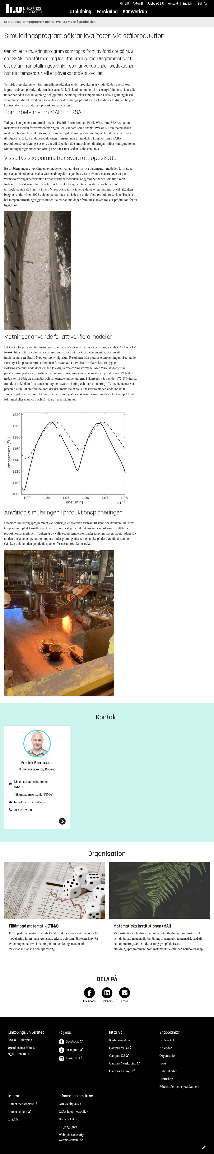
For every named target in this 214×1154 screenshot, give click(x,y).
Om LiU (124, 3)
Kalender (165, 1047)
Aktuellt (138, 3)
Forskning (107, 11)
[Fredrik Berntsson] (37, 821)
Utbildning (80, 11)
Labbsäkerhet (168, 1071)
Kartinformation (119, 1040)
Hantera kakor (68, 1119)
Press (162, 1063)
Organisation (167, 1055)
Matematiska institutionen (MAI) (31, 784)
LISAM (13, 1119)
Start (8, 22)
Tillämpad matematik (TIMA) (33, 794)
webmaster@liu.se (71, 1139)
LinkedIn (72, 1058)
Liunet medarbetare (21, 1104)
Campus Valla (118, 1047)
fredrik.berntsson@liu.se (30, 802)
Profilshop (166, 1078)
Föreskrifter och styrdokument (179, 1086)
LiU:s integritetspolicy (73, 1111)
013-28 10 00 (21, 1054)
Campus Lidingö (120, 1071)
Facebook (72, 1041)
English (187, 3)
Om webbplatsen (70, 1103)
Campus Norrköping (122, 1063)
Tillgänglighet (68, 1127)
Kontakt (173, 3)
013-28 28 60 (23, 809)
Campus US (117, 1055)
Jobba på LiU (155, 3)
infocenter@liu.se (23, 1047)
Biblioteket (166, 1040)
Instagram (72, 1049)
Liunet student (17, 1111)
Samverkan (135, 11)
